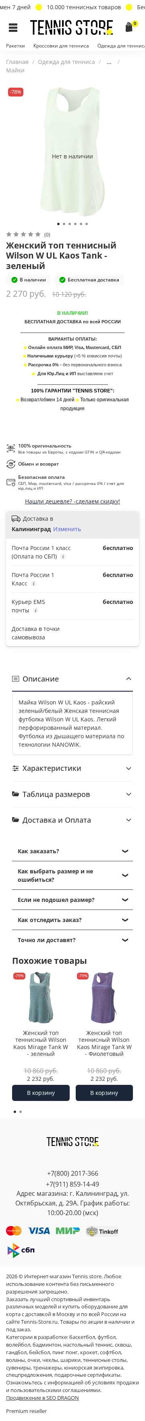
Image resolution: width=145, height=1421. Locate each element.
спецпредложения (29, 1375)
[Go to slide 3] (69, 224)
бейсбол (39, 1352)
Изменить (67, 529)
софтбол (110, 1352)
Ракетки (15, 45)
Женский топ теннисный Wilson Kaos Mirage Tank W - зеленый (40, 1043)
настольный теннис (87, 1344)
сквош (123, 1344)
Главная (17, 62)
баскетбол (82, 1337)
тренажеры (47, 1367)
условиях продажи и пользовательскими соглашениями (72, 1386)
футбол (106, 1337)
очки (33, 1360)
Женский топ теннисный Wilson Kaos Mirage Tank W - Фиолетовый (104, 1043)
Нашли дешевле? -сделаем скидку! (72, 501)
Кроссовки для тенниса (61, 45)
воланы (15, 1360)
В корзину (41, 1093)
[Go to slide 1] (58, 224)
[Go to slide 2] (64, 224)
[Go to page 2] (20, 1112)
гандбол (16, 1352)
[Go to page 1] (15, 1112)
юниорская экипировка (93, 1367)
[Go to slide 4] (75, 224)
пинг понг (65, 1352)
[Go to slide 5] (81, 224)
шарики (70, 1360)
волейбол (18, 1344)
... (109, 62)
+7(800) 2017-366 (72, 1173)
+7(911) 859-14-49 (72, 1184)
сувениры (18, 1367)
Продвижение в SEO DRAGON (42, 1397)
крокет (88, 1352)
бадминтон (47, 1344)
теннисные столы (104, 1360)
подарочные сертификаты (87, 1375)
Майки (15, 70)
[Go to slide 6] (86, 224)
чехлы (50, 1360)
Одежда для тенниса (66, 62)
